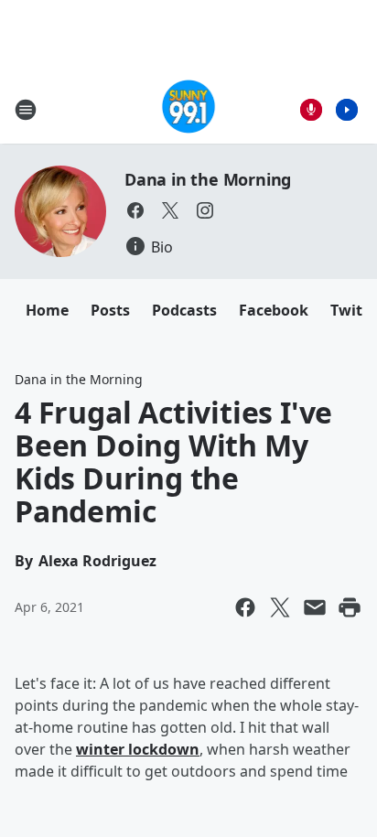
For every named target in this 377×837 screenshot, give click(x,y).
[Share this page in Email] (315, 607)
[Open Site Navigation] (26, 110)
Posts (110, 310)
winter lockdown (137, 749)
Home (47, 310)
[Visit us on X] (170, 210)
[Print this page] (349, 607)
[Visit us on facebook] (135, 210)
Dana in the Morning (207, 179)
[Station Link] (189, 109)
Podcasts (184, 310)
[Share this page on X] (280, 607)
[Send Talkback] (311, 110)
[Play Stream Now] (347, 110)
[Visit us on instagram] (205, 210)
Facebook (273, 310)
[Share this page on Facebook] (245, 607)
